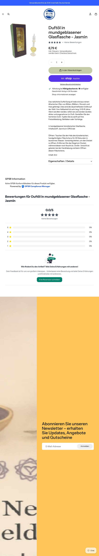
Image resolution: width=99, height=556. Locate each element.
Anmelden (85, 446)
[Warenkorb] (96, 14)
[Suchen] (8, 14)
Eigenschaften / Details (61, 161)
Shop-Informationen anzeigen (64, 94)
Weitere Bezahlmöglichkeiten (70, 84)
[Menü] (3, 14)
